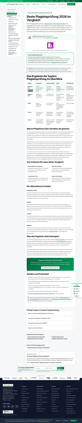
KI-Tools (43, 4)
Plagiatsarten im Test (12, 46)
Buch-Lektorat (40, 399)
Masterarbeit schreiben (59, 23)
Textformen (40, 386)
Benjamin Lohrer (42, 36)
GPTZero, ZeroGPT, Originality (12, 26)
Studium (15, 390)
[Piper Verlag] (69, 378)
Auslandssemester (25, 404)
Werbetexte (39, 406)
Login (74, 1)
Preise (68, 1)
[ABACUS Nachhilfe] (20, 378)
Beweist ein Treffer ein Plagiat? (35, 328)
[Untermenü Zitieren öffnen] (31, 4)
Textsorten (53, 404)
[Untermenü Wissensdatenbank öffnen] (56, 4)
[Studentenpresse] (48, 378)
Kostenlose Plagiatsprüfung (14, 38)
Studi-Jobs (24, 391)
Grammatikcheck (54, 393)
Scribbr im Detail (34, 362)
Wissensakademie (25, 393)
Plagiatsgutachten (12, 48)
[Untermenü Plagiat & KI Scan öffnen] (40, 4)
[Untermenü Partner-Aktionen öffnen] (66, 4)
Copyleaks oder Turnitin (13, 19)
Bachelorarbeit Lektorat (41, 393)
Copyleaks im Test (12, 17)
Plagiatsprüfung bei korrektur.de (59, 62)
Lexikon (53, 386)
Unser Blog (68, 393)
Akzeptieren (73, 420)
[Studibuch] (33, 378)
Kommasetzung (54, 391)
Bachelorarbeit (48, 23)
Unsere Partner (41, 375)
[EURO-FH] (41, 378)
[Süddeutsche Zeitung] (75, 378)
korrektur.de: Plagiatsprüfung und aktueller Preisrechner (41, 293)
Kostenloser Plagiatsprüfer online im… (13, 41)
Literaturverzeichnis (59, 239)
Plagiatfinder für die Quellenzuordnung (61, 299)
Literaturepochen (55, 410)
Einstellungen (65, 420)
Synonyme (53, 399)
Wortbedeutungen (55, 397)
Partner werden (69, 406)
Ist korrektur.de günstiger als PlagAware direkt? (39, 318)
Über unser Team (69, 402)
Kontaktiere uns (69, 391)
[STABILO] (54, 378)
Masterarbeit (39, 395)
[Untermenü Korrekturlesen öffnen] (25, 4)
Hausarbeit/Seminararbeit (42, 397)
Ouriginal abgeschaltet (13, 42)
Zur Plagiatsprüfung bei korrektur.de (50, 267)
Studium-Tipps (25, 388)
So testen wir (48, 37)
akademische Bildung (7, 390)
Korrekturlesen (21, 4)
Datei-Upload (72, 4)
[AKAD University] (26, 378)
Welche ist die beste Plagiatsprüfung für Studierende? (41, 313)
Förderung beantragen (71, 395)
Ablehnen (58, 420)
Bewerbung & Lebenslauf (42, 402)
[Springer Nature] (62, 378)
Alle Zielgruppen (40, 388)
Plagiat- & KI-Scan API (71, 413)
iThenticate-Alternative (13, 33)
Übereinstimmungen (62, 241)
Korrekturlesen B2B (70, 399)
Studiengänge (24, 408)
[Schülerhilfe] (14, 378)
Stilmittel (53, 402)
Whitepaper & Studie (41, 408)
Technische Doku (40, 410)
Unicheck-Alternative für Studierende (36, 336)
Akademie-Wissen (11, 11)
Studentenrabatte (25, 397)
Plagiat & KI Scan (35, 4)
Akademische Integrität (71, 404)
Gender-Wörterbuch (55, 395)
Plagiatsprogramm (12, 50)
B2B (57, 1)
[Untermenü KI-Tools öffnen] (46, 4)
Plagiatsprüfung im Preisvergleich (35, 338)
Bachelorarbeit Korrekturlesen (43, 391)
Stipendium (24, 399)
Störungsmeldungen (70, 410)
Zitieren (28, 4)
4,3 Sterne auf (17, 1)
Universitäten (24, 410)
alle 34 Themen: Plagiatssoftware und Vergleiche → (12, 53)
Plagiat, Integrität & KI (11, 13)
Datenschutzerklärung (60, 370)
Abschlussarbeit (53, 231)
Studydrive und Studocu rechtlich (59, 338)
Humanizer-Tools (12, 31)
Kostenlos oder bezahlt (55, 362)
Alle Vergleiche (55, 37)
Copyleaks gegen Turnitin (58, 336)
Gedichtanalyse (54, 406)
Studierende (5, 389)
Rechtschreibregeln (55, 388)
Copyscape (10, 21)
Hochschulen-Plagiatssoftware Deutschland (12, 29)
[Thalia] (7, 378)
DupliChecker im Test (12, 23)
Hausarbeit (29, 25)
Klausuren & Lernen (26, 406)
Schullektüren (54, 408)
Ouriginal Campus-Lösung (13, 44)
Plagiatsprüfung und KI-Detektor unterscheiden (38, 347)
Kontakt (62, 1)
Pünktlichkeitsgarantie (71, 397)
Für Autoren (50, 1)
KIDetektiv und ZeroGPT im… (13, 36)
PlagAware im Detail (44, 362)
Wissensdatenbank (51, 4)
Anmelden (60, 368)
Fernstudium (24, 402)
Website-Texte (40, 404)
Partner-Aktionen (61, 4)
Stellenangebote (69, 408)
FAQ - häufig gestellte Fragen (72, 388)
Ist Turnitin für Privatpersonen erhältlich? (37, 323)
